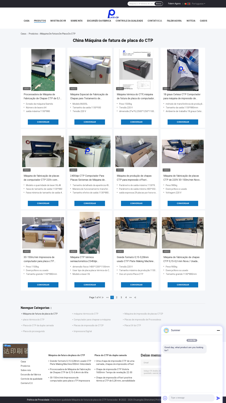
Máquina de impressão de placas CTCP (144, 314)
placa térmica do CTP (33, 319)
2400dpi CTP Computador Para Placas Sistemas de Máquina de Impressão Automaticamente (87, 178)
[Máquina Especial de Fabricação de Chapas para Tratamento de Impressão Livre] (90, 70)
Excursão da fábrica (99, 21)
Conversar (43, 122)
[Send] (218, 398)
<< (107, 297)
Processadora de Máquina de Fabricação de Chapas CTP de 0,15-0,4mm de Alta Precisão (43, 96)
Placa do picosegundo (34, 331)
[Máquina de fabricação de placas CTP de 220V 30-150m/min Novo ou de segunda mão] (183, 151)
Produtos (40, 21)
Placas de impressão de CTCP (89, 325)
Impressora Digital (83, 331)
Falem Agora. (174, 3)
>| (135, 297)
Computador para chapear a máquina (92, 319)
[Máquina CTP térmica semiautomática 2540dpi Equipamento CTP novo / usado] (90, 233)
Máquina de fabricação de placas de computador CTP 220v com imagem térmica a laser (41, 178)
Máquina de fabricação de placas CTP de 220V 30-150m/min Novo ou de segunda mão (181, 178)
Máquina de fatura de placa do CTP (40, 314)
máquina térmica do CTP (86, 314)
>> (130, 297)
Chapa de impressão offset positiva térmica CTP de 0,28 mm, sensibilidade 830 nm (115, 379)
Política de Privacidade (38, 400)
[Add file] (165, 398)
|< (103, 297)
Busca (158, 4)
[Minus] (218, 330)
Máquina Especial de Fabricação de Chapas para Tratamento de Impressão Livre (89, 96)
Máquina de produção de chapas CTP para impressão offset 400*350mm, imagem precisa (134, 178)
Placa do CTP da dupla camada (38, 325)
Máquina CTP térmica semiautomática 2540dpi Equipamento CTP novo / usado (87, 259)
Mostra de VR (58, 21)
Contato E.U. (155, 21)
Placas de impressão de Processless (143, 319)
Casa (26, 21)
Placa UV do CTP (133, 325)
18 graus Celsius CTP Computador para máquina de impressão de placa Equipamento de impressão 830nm (181, 96)
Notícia (191, 21)
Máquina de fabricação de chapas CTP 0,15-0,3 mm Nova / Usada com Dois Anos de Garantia (181, 259)
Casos (203, 21)
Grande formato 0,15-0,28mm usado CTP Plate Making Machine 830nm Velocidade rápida (135, 259)
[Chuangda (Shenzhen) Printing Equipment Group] (113, 13)
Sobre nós (76, 21)
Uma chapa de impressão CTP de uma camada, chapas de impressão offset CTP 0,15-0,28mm (115, 363)
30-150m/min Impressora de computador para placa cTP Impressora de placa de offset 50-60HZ (42, 259)
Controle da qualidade (129, 21)
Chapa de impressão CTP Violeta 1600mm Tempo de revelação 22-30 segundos (114, 371)
